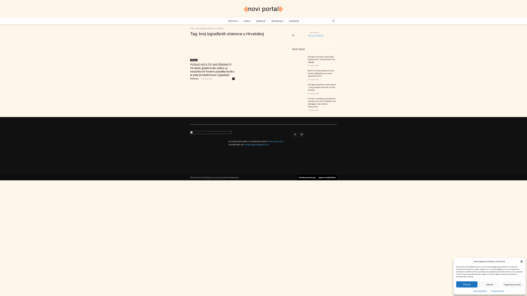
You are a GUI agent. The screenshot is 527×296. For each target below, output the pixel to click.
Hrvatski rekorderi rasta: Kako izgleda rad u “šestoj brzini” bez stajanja (321, 59)
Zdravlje (260, 21)
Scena (246, 21)
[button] (521, 261)
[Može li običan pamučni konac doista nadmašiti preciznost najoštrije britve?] (299, 74)
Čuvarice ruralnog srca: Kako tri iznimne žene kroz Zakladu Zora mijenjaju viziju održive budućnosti (322, 102)
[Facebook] (295, 134)
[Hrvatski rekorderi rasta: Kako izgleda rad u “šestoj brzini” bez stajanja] (299, 60)
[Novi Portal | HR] (263, 9)
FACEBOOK (294, 21)
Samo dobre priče (275, 141)
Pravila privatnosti (497, 291)
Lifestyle (232, 21)
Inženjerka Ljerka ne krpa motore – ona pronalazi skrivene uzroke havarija (322, 87)
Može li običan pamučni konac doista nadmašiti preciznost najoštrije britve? (321, 73)
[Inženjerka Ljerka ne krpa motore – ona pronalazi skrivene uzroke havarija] (299, 88)
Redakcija (194, 79)
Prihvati (467, 284)
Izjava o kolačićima (480, 291)
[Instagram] (301, 134)
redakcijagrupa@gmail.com (257, 144)
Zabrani (489, 284)
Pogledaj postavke (512, 284)
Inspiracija (277, 21)
